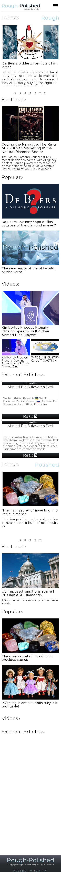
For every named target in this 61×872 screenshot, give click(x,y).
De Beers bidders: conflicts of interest (30, 65)
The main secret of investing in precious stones (30, 512)
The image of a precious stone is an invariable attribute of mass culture (30, 522)
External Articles (23, 375)
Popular (12, 177)
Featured (14, 99)
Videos (11, 284)
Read (30, 416)
